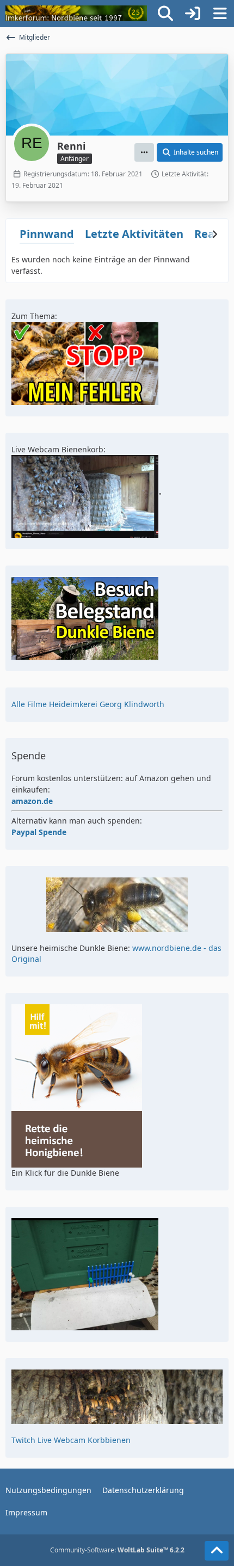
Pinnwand (47, 233)
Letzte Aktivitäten (134, 233)
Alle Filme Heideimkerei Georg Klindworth (87, 704)
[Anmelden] (193, 13)
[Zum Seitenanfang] (217, 1551)
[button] (144, 152)
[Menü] (220, 13)
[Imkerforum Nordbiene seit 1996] (76, 13)
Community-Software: (117, 1550)
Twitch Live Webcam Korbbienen (71, 1440)
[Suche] (165, 13)
